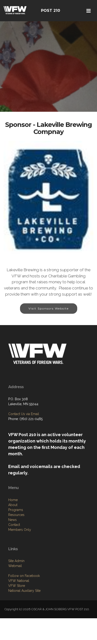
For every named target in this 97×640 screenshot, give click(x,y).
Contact (14, 525)
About (12, 505)
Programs (15, 510)
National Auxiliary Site (24, 591)
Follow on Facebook (24, 576)
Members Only (19, 530)
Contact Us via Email (23, 414)
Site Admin (16, 561)
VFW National (18, 581)
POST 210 (50, 10)
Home (13, 500)
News (12, 520)
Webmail (15, 566)
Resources (16, 515)
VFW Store (16, 586)
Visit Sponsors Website (48, 308)
